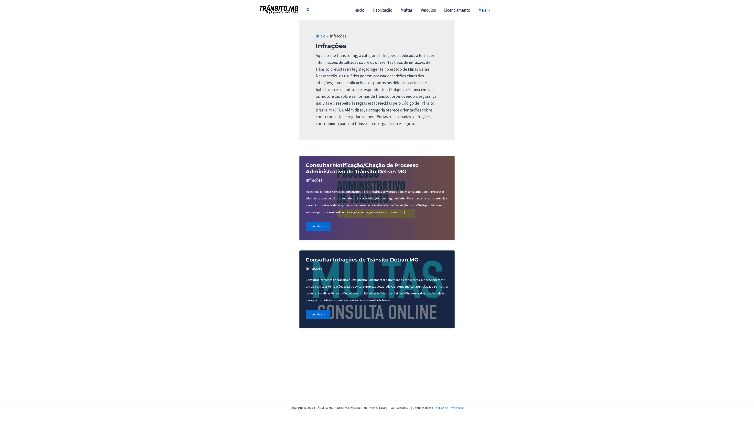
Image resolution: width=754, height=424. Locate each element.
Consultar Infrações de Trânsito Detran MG (362, 260)
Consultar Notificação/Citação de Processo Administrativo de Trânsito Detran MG (362, 168)
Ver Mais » (320, 227)
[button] (308, 10)
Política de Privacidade (449, 408)
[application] (488, 10)
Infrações (314, 180)
